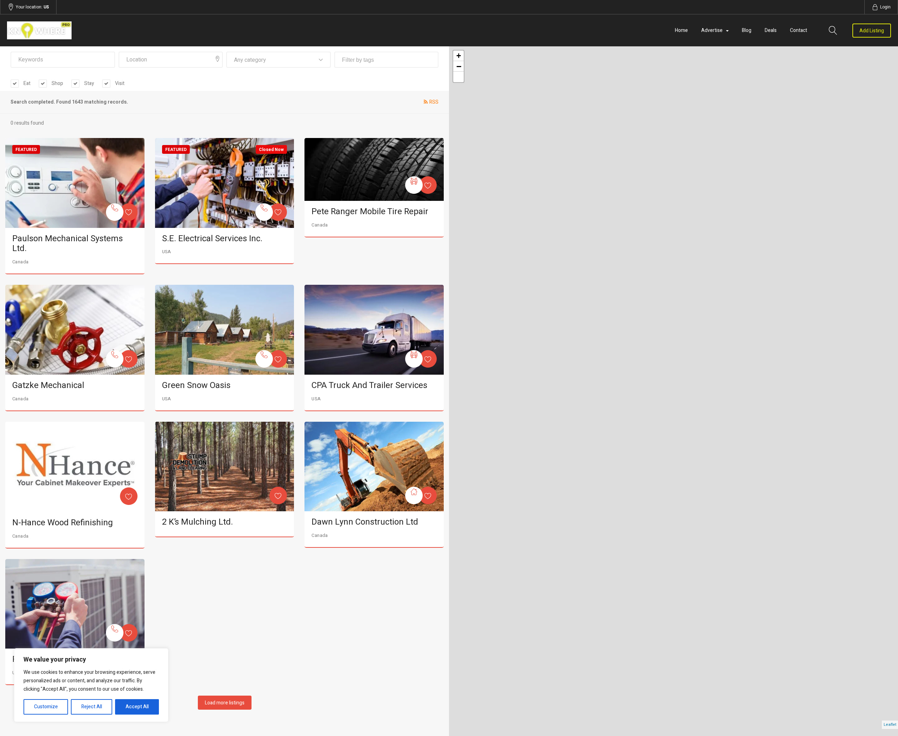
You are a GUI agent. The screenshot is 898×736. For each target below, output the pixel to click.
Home (681, 30)
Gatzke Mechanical (48, 385)
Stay (88, 83)
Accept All (137, 706)
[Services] (114, 212)
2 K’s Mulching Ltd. (197, 522)
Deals (771, 30)
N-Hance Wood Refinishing (62, 523)
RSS (433, 102)
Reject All (91, 706)
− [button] (458, 66)
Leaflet (890, 725)
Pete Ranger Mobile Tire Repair (369, 211)
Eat (26, 83)
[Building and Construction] (414, 495)
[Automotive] (414, 185)
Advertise (712, 30)
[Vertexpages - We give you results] (139, 30)
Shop (57, 83)
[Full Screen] (458, 77)
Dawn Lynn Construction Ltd (364, 522)
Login (885, 7)
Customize (46, 706)
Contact (798, 30)
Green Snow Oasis (196, 385)
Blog (746, 30)
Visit (119, 83)
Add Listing (871, 30)
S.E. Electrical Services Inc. (212, 238)
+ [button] (458, 55)
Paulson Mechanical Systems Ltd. (67, 243)
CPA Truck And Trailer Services (369, 385)
